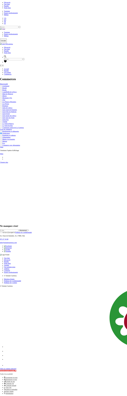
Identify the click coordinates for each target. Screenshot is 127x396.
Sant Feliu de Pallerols (9, 112)
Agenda (6, 265)
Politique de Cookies (10, 283)
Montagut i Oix (7, 98)
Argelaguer (5, 86)
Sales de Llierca (7, 108)
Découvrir (7, 2)
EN (5, 20)
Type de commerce (6, 129)
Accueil (6, 69)
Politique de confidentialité (23, 232)
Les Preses (5, 104)
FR (5, 22)
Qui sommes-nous (9, 267)
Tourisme (7, 11)
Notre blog (7, 8)
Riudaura (5, 106)
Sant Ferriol (6, 114)
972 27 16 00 (4, 239)
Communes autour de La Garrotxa (13, 127)
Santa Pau (5, 120)
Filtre (1, 147)
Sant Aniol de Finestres (9, 110)
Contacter (7, 270)
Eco (3, 143)
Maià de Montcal (7, 94)
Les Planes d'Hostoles (9, 102)
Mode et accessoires (8, 139)
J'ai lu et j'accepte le (17, 232)
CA (5, 18)
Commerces (7, 74)
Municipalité (4, 84)
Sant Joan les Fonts (8, 118)
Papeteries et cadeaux (9, 135)
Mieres (4, 96)
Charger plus (4, 162)
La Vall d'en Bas (7, 125)
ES (5, 23)
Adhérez (6, 269)
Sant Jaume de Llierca (9, 116)
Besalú (4, 88)
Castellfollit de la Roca (9, 92)
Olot (3, 100)
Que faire (7, 4)
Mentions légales (9, 279)
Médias (6, 15)
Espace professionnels (11, 13)
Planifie (6, 6)
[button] (8, 370)
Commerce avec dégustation (11, 145)
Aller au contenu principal (8, 369)
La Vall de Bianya (8, 123)
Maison (4, 141)
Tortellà (4, 122)
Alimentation (6, 137)
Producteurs (6, 133)
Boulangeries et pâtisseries (10, 131)
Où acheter (7, 72)
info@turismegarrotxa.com (8, 242)
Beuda (4, 90)
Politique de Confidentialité (12, 281)
